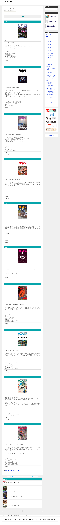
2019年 (49, 50)
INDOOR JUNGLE (50, 78)
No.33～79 (50, 64)
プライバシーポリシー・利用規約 (41, 519)
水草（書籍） (49, 83)
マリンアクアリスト (11, 11)
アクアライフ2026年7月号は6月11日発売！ (13, 482)
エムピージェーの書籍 (18, 519)
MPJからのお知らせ (49, 34)
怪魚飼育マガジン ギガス (51, 76)
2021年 (49, 47)
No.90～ (49, 57)
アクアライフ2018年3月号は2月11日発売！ (13, 491)
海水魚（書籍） (49, 88)
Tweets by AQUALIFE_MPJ (49, 135)
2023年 (49, 44)
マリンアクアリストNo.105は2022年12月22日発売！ (15, 496)
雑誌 (15, 11)
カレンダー (49, 98)
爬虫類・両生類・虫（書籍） (51, 89)
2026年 (49, 39)
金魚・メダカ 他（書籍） (51, 86)
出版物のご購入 (25, 519)
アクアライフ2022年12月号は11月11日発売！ (14, 487)
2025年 (49, 41)
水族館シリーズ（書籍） (51, 95)
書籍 (47, 80)
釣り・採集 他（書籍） (50, 92)
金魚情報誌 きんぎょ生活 (51, 75)
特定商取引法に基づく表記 (51, 519)
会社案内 (33, 519)
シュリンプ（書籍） (50, 85)
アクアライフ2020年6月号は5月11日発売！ (13, 505)
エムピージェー (7, 1)
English (30, 519)
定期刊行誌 (48, 66)
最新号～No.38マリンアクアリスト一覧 (12, 470)
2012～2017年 (50, 53)
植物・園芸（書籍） (50, 91)
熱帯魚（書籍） (49, 82)
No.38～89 (6, 11)
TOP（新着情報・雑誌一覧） (9, 519)
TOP (6, 515)
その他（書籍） (49, 97)
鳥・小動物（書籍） (50, 94)
